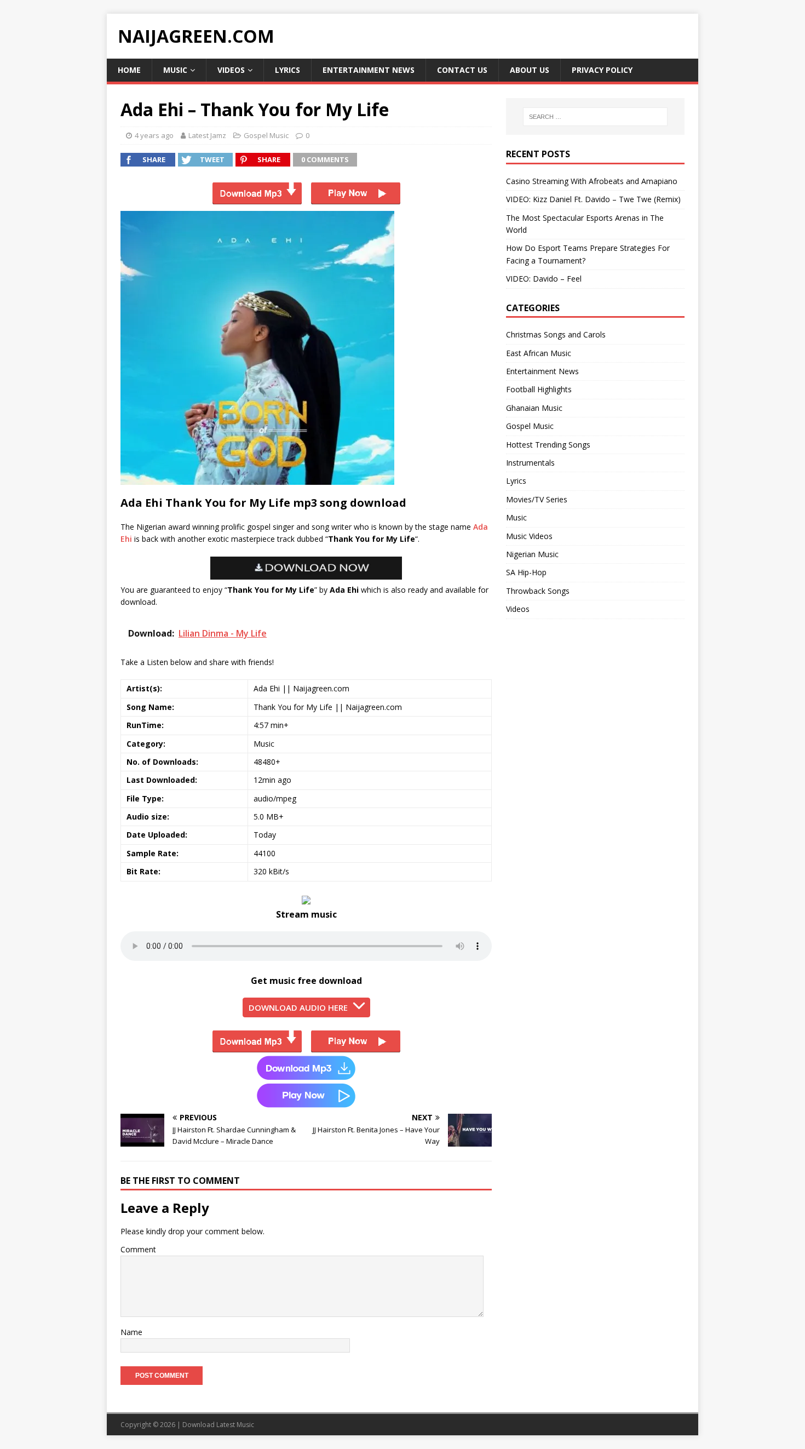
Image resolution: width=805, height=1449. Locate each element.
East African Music (538, 353)
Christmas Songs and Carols (556, 334)
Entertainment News (369, 70)
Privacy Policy (602, 70)
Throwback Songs (538, 591)
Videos (231, 70)
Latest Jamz (207, 135)
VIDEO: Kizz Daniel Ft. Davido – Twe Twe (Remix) (593, 199)
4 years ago (154, 135)
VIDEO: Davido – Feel (544, 278)
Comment (138, 1249)
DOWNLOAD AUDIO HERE (298, 1007)
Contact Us (462, 70)
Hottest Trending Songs (548, 444)
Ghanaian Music (534, 408)
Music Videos (529, 536)
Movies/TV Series (536, 499)
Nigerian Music (532, 554)
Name (131, 1332)
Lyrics (287, 70)
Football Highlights (539, 389)
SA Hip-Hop (526, 572)
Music (175, 70)
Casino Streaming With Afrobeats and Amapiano (591, 181)
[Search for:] (595, 116)
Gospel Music (266, 135)
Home (129, 70)
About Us (529, 70)
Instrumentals (530, 462)
